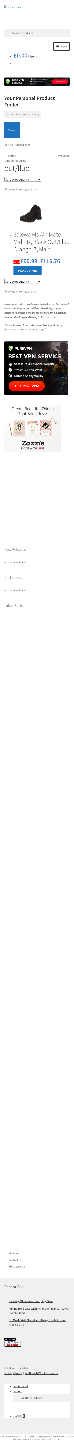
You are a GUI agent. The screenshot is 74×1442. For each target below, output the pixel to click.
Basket (19, 1416)
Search (12, 130)
